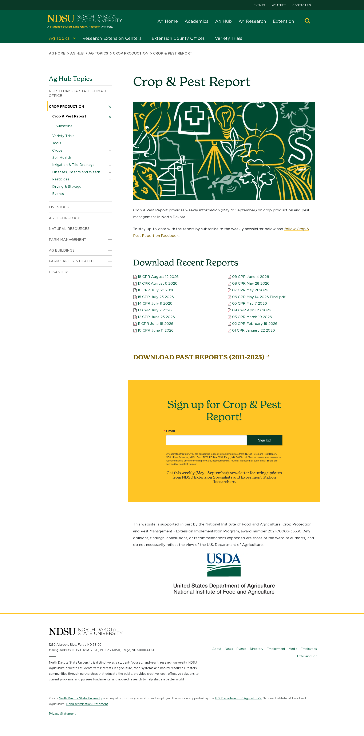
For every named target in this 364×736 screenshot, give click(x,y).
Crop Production (130, 53)
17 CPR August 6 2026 (157, 283)
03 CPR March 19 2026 (252, 317)
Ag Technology (64, 218)
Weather (279, 5)
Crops (57, 150)
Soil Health (61, 158)
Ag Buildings (62, 250)
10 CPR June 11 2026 (156, 330)
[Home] (84, 21)
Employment (276, 649)
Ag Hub (223, 21)
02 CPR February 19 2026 (254, 323)
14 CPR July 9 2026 (155, 303)
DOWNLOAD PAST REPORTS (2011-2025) (198, 357)
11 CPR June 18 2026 (155, 323)
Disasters (59, 272)
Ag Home (167, 21)
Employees (309, 649)
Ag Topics (98, 53)
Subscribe (64, 126)
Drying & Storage (66, 187)
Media (293, 649)
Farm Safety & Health (71, 261)
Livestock (59, 207)
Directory (256, 649)
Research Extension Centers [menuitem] (112, 38)
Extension (283, 21)
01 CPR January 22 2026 (253, 330)
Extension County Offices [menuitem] (178, 38)
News (229, 649)
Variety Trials (63, 136)
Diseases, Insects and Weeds (76, 172)
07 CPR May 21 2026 (250, 290)
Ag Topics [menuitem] (59, 38)
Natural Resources (69, 229)
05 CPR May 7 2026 (249, 303)
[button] (307, 21)
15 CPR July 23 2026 (156, 297)
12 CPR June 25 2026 (156, 317)
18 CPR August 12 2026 (158, 277)
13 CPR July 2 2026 (155, 310)
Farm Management (67, 240)
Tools (56, 143)
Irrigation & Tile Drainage (73, 165)
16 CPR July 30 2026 (156, 290)
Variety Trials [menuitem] (228, 38)
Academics (196, 21)
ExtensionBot (307, 656)
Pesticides (60, 179)
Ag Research (252, 21)
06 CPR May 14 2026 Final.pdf (259, 297)
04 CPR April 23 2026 (251, 310)
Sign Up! (264, 440)
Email (170, 431)
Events (259, 5)
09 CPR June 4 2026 (250, 277)
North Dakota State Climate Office (78, 93)
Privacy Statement (62, 713)
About (216, 649)
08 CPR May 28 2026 (250, 283)
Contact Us (301, 5)
